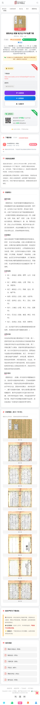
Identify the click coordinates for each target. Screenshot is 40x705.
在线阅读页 (17, 178)
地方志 (21, 9)
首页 (4, 9)
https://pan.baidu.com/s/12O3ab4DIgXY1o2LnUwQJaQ (20, 78)
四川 (27, 9)
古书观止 (14, 691)
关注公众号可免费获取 (30, 39)
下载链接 (7, 73)
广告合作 (23, 688)
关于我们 (30, 688)
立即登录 (21, 98)
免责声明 (16, 688)
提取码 (6, 83)
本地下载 (34, 144)
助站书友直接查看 (16, 39)
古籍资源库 (13, 9)
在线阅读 (21, 93)
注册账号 (21, 104)
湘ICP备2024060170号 (24, 691)
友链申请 (9, 688)
